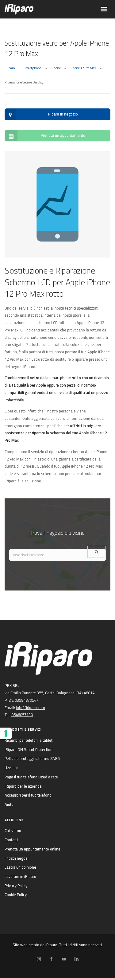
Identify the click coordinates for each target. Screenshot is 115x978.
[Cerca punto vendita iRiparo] (96, 552)
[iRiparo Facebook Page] (51, 959)
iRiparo (10, 68)
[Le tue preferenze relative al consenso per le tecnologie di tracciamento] (6, 733)
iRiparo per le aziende (23, 786)
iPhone (56, 68)
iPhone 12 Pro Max (83, 68)
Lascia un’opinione (20, 867)
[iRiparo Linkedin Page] (76, 959)
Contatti (11, 839)
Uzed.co (11, 767)
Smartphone (32, 68)
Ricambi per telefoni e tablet (28, 740)
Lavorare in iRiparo (20, 876)
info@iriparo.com (30, 707)
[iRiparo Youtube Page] (64, 959)
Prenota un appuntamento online (32, 849)
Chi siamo (13, 830)
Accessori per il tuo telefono (28, 795)
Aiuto (9, 804)
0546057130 (22, 714)
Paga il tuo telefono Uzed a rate (31, 777)
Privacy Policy (16, 885)
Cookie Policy (16, 894)
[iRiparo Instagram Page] (38, 959)
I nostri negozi (17, 858)
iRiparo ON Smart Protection (28, 749)
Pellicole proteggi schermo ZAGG (32, 758)
